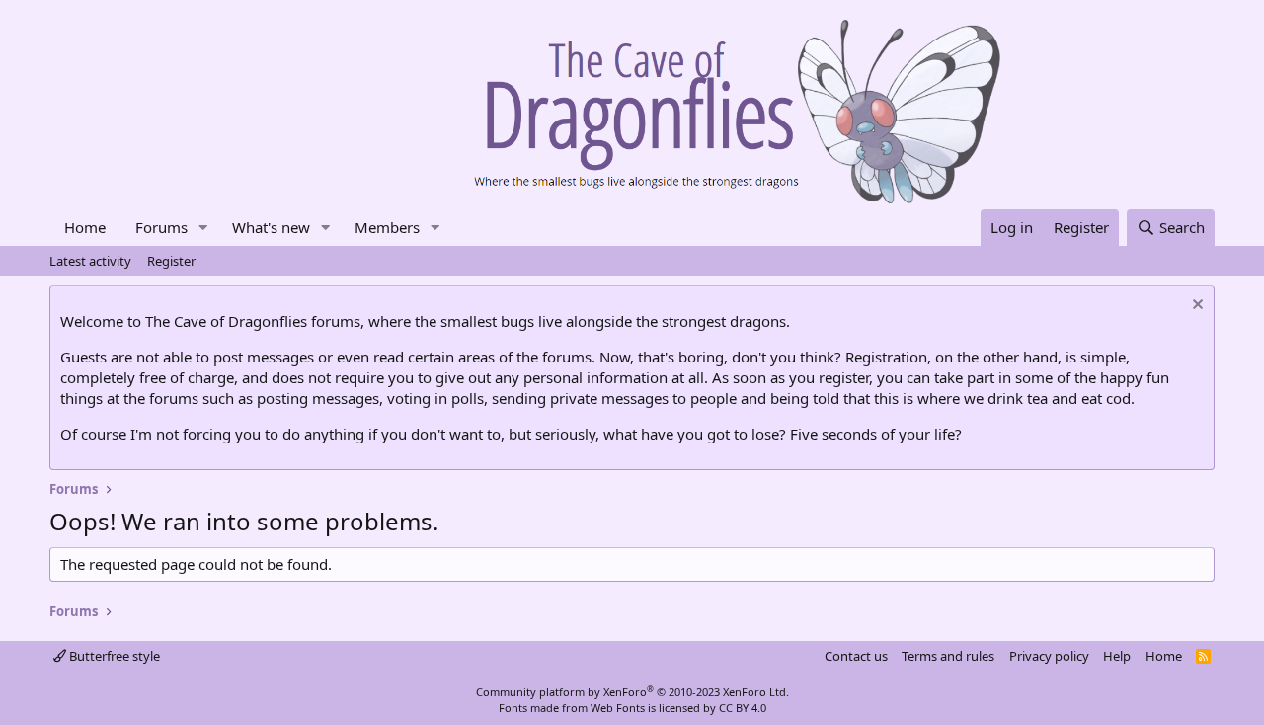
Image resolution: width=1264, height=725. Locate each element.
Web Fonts (618, 707)
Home (85, 227)
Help (1117, 656)
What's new (271, 227)
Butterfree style (113, 656)
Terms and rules (948, 656)
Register (171, 261)
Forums (161, 227)
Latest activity (90, 261)
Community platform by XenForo (632, 692)
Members (387, 227)
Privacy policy (1049, 656)
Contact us (856, 656)
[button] (203, 227)
